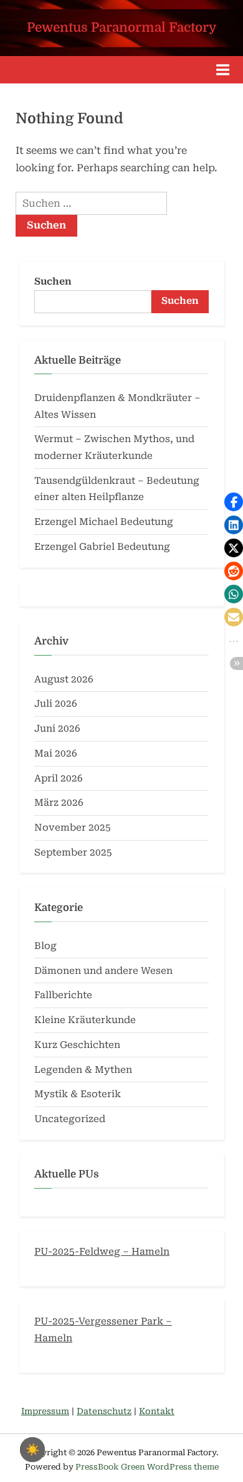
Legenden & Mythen (83, 1069)
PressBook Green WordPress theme (147, 1466)
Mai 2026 (55, 753)
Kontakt (156, 1411)
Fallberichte (63, 995)
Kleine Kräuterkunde (85, 1020)
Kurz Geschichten (77, 1044)
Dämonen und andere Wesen (103, 970)
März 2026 (58, 802)
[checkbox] (32, 1449)
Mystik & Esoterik (77, 1094)
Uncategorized (69, 1119)
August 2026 (63, 679)
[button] (233, 502)
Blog (45, 945)
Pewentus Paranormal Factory (121, 27)
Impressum (45, 1411)
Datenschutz (104, 1411)
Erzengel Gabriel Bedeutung (102, 546)
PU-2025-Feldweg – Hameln (101, 1251)
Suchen (53, 281)
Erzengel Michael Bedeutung (103, 521)
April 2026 (58, 778)
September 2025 (73, 852)
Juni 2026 (57, 728)
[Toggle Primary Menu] (223, 69)
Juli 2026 (55, 703)
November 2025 (72, 827)
